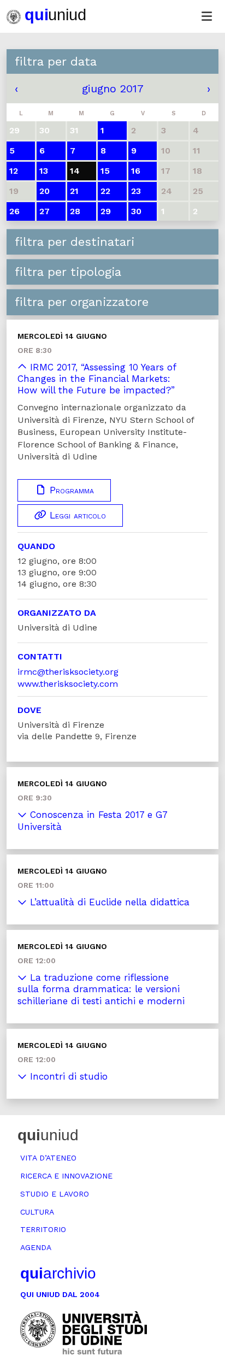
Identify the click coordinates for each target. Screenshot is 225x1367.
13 (43, 171)
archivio (58, 1273)
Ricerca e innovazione (66, 1175)
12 (13, 171)
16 (135, 171)
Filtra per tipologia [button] (68, 272)
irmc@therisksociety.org (68, 672)
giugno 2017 (113, 88)
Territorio (43, 1229)
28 (75, 211)
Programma (70, 490)
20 (44, 191)
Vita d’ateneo (48, 1157)
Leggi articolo (76, 515)
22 (105, 191)
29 (105, 211)
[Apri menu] (206, 16)
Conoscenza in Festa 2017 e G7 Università (92, 820)
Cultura (37, 1211)
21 (74, 191)
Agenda (35, 1247)
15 (105, 171)
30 (136, 211)
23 (136, 191)
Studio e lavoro (54, 1193)
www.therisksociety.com (67, 684)
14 (75, 171)
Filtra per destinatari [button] (74, 242)
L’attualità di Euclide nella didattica (108, 902)
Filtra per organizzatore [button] (82, 302)
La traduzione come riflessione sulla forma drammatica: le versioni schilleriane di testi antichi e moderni (101, 989)
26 (14, 211)
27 (44, 211)
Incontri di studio (67, 1076)
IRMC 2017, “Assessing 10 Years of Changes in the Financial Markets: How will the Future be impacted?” (96, 379)
